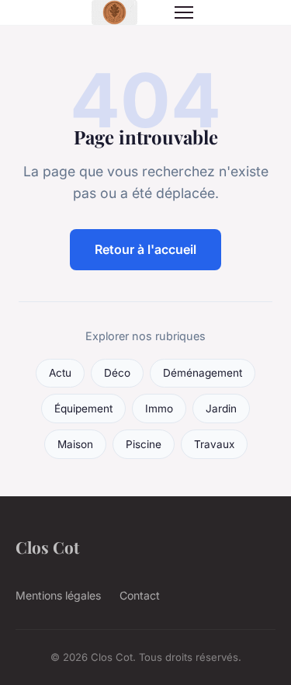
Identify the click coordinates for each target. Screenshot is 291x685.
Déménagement (202, 373)
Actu (60, 373)
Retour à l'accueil (145, 249)
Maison (75, 444)
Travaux (214, 444)
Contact (140, 595)
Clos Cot (47, 547)
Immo (159, 408)
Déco (117, 373)
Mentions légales (58, 595)
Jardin (221, 408)
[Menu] (183, 12)
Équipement (83, 408)
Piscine (143, 444)
